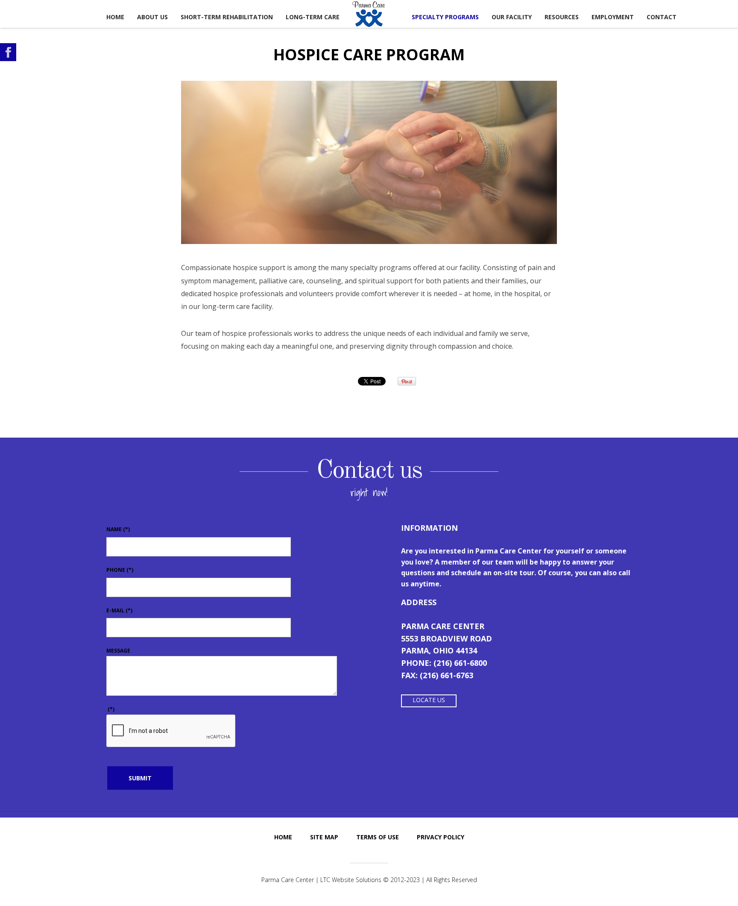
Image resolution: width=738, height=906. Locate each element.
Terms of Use (377, 837)
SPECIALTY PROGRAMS (445, 17)
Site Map (324, 837)
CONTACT (661, 17)
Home (115, 17)
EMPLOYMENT (613, 17)
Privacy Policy (440, 837)
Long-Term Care (313, 17)
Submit (140, 778)
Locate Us (429, 700)
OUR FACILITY (512, 17)
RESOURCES (562, 17)
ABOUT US (152, 17)
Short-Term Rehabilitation (227, 17)
